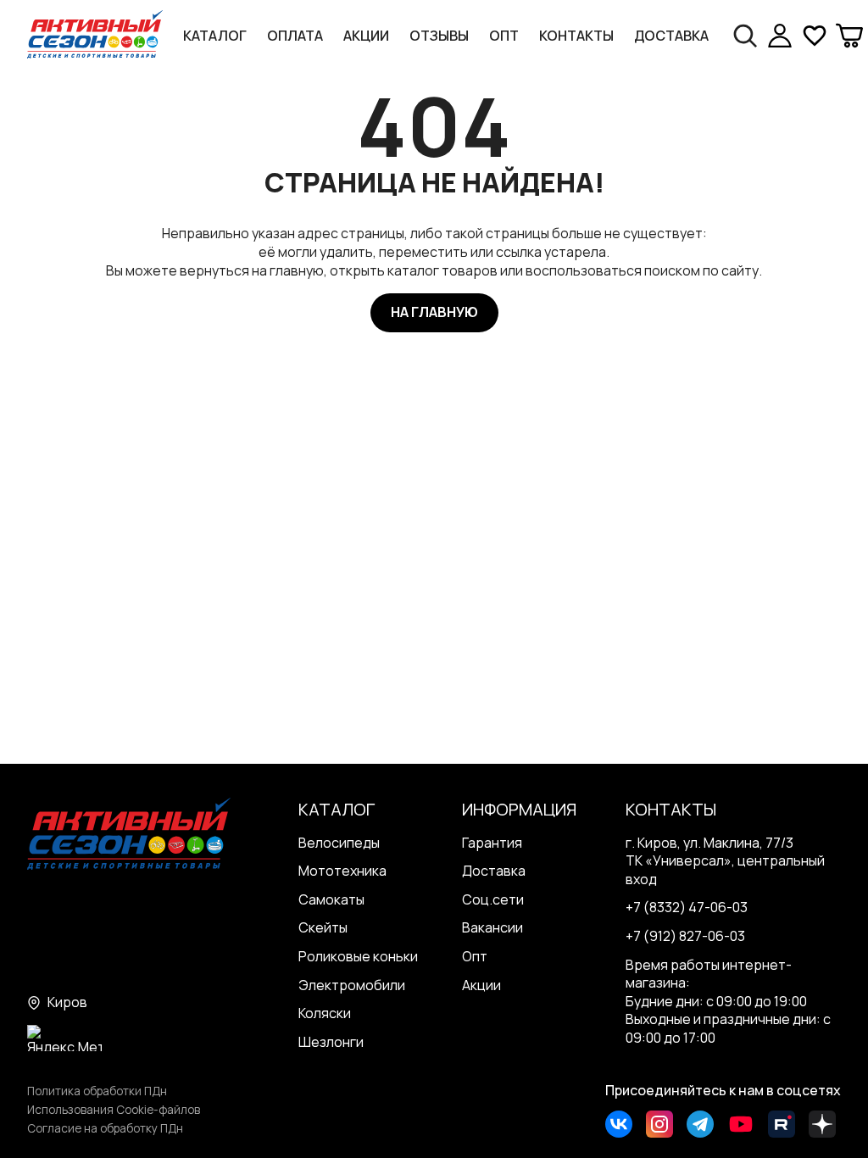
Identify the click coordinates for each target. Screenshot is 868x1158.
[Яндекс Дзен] (822, 1124)
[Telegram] (700, 1124)
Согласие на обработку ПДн (105, 1128)
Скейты (323, 927)
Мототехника (342, 870)
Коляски (324, 1013)
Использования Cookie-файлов (113, 1109)
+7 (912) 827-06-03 (685, 936)
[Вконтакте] (618, 1124)
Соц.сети (493, 899)
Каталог (215, 35)
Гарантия (492, 842)
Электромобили (351, 985)
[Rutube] (781, 1124)
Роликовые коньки (358, 956)
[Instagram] (659, 1124)
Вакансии (492, 927)
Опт (504, 35)
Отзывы (439, 35)
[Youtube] (740, 1124)
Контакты (576, 35)
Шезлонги (331, 1042)
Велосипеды (339, 842)
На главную (434, 312)
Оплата (295, 35)
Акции (366, 35)
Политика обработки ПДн (97, 1091)
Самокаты (331, 899)
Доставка (671, 35)
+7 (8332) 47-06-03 (687, 907)
